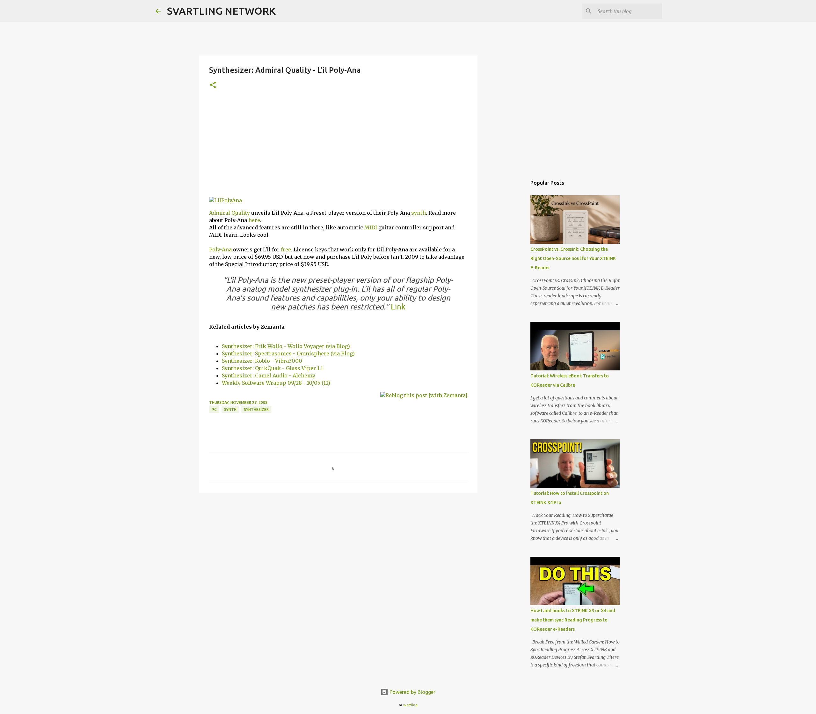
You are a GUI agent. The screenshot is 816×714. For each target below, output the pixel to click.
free (286, 249)
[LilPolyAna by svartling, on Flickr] (225, 200)
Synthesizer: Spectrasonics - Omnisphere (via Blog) (288, 353)
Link (398, 306)
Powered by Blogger (411, 692)
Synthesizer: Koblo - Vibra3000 (262, 361)
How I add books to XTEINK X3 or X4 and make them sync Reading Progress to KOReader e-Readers (572, 620)
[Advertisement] (338, 147)
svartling (410, 705)
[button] (213, 85)
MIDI (370, 227)
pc (214, 409)
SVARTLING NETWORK (221, 11)
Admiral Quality (229, 213)
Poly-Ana (220, 249)
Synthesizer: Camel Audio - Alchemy (268, 375)
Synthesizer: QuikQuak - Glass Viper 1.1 (272, 368)
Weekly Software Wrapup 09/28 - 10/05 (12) (276, 383)
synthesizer (256, 409)
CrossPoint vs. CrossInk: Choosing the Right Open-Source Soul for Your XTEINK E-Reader (573, 258)
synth (418, 213)
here (254, 220)
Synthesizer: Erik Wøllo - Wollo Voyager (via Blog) (286, 346)
